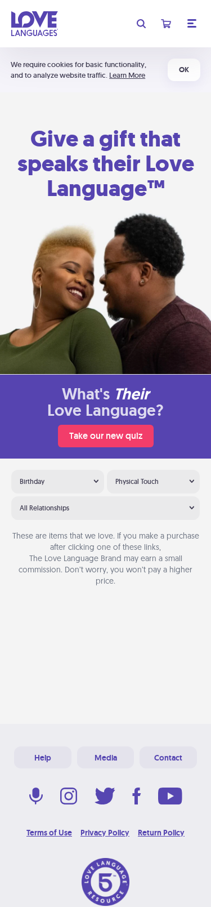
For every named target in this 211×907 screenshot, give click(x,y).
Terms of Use (49, 833)
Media (106, 758)
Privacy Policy (104, 833)
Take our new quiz (105, 436)
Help (42, 758)
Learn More (127, 75)
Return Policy (161, 833)
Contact (168, 758)
